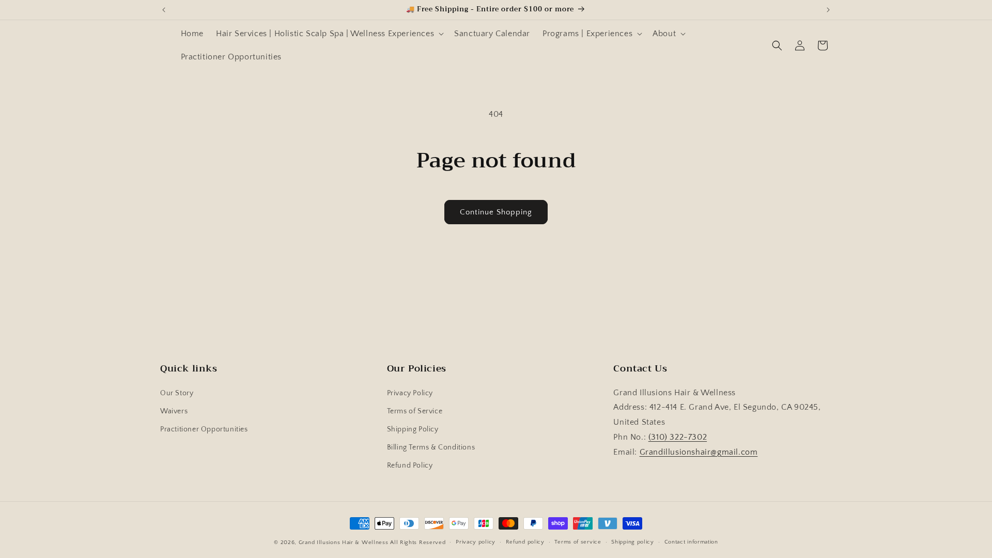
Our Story (176, 393)
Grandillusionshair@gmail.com (699, 452)
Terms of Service (415, 411)
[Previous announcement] (163, 10)
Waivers (174, 411)
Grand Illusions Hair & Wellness (344, 542)
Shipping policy (632, 542)
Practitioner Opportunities (204, 429)
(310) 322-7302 (677, 437)
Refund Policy (410, 465)
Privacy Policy (410, 393)
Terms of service (577, 542)
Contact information (691, 542)
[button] (329, 33)
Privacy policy (475, 542)
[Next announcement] (828, 10)
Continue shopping (496, 212)
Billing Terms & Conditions (431, 447)
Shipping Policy (413, 429)
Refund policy (525, 542)
